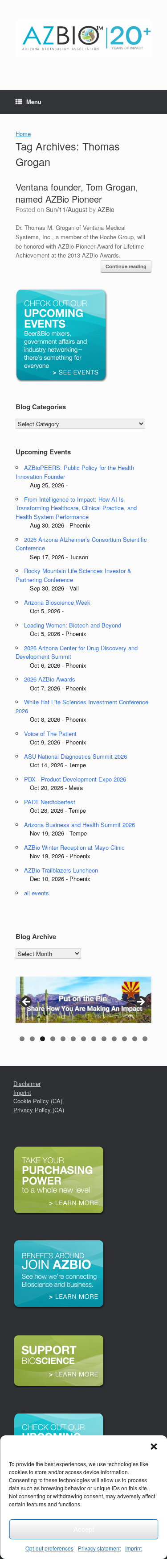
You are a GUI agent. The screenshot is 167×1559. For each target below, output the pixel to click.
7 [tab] (83, 1038)
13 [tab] (145, 1038)
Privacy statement (99, 1548)
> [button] (140, 1002)
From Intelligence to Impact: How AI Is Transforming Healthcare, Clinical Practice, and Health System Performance (76, 508)
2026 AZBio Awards (49, 679)
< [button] (26, 1002)
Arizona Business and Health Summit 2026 (79, 824)
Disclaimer (27, 1083)
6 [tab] (73, 1038)
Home (23, 133)
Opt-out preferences (49, 1548)
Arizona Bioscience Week (57, 602)
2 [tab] (32, 1038)
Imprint (133, 1548)
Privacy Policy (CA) (38, 1110)
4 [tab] (52, 1038)
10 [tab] (114, 1038)
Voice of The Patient (50, 733)
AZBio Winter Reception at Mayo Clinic (74, 847)
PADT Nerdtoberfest (49, 802)
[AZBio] (83, 38)
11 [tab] (124, 1038)
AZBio (106, 209)
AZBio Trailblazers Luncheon (61, 870)
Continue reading (126, 266)
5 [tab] (63, 1038)
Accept (83, 1529)
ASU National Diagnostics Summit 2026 (75, 756)
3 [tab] (42, 1038)
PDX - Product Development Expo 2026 (75, 779)
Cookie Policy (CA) (37, 1101)
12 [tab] (134, 1038)
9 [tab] (104, 1038)
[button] (153, 1446)
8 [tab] (93, 1038)
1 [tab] (22, 1038)
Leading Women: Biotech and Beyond (72, 625)
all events (36, 893)
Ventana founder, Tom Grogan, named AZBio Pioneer (77, 192)
